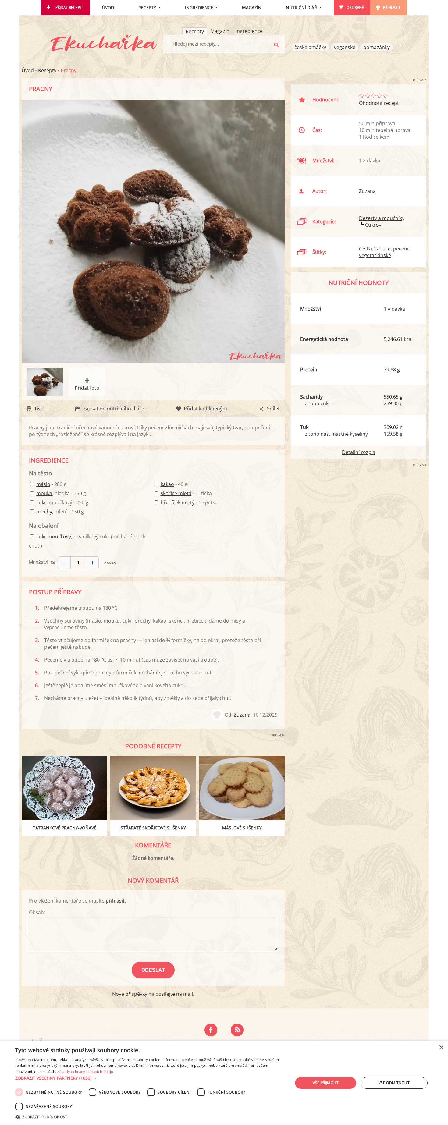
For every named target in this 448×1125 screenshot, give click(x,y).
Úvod (108, 7)
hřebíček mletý (177, 502)
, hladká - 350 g (61, 493)
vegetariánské (375, 255)
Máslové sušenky (242, 828)
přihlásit (115, 900)
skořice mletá (176, 493)
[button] (150, 1078)
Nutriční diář (301, 7)
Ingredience (199, 7)
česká (365, 248)
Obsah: (37, 912)
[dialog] (224, 1083)
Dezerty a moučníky (381, 218)
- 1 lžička (186, 493)
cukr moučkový (53, 536)
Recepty (147, 7)
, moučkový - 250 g (62, 502)
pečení (400, 248)
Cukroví (373, 225)
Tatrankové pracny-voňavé (64, 828)
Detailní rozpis (358, 452)
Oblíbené (355, 7)
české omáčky (310, 47)
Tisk (38, 408)
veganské (344, 47)
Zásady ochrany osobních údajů (85, 1071)
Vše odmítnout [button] (394, 1082)
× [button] (441, 1047)
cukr (41, 502)
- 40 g (174, 484)
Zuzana (242, 715)
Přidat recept (68, 7)
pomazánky (376, 47)
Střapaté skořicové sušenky (153, 828)
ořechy (44, 511)
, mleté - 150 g (60, 511)
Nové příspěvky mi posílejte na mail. (153, 994)
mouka (44, 493)
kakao (167, 484)
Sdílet (273, 408)
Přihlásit (391, 7)
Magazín (251, 7)
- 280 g (51, 484)
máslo (43, 484)
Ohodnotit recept (379, 103)
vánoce (382, 248)
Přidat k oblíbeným (205, 408)
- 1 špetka (189, 502)
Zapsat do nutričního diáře (113, 408)
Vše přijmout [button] (326, 1082)
